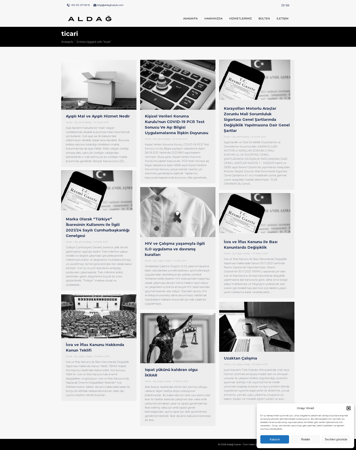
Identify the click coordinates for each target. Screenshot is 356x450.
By (83, 122)
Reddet (305, 439)
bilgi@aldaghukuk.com (110, 5)
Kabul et (275, 439)
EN (287, 5)
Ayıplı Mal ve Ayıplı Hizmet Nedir (98, 116)
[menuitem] (190, 18)
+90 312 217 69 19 (80, 5)
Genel (69, 122)
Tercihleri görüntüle (336, 439)
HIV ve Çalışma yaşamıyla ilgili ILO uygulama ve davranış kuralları (175, 249)
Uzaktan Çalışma (240, 358)
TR (282, 5)
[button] (348, 408)
